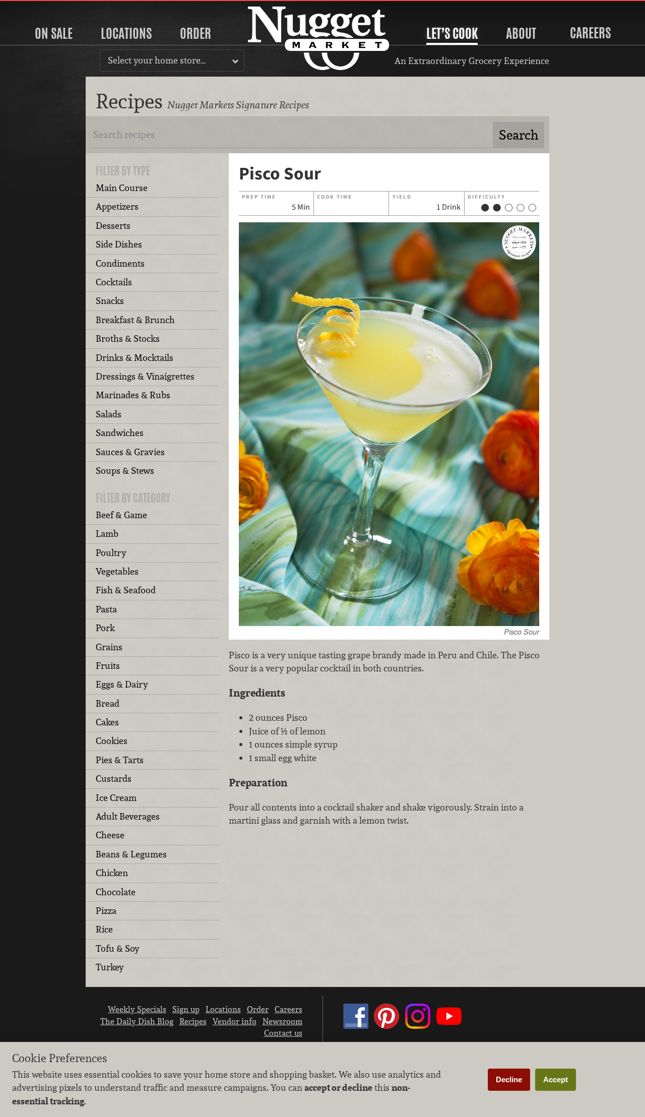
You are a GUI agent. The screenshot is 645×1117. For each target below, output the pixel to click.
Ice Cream (116, 797)
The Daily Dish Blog (136, 1021)
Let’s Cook (452, 33)
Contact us (283, 1033)
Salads (108, 414)
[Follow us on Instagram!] (417, 1026)
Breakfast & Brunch (135, 320)
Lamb (107, 533)
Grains (109, 647)
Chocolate (116, 892)
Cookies (111, 741)
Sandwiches (120, 433)
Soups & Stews (125, 470)
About (521, 33)
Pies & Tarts (120, 760)
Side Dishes (119, 244)
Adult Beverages (128, 816)
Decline (509, 1079)
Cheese (110, 835)
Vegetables (117, 571)
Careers (590, 32)
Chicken (112, 873)
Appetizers (117, 206)
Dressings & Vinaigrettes (145, 376)
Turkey (110, 967)
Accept (555, 1079)
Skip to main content (47, 8)
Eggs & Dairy (122, 684)
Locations (126, 33)
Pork (105, 628)
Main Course (122, 188)
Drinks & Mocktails (134, 357)
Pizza (106, 910)
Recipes (193, 1021)
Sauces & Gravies (130, 452)
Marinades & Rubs (133, 395)
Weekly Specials (137, 1009)
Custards (114, 778)
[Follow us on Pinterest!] (386, 1026)
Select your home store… (157, 60)
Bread (107, 703)
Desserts (113, 225)
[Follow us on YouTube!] (449, 1026)
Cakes (107, 722)
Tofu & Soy (118, 948)
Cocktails (114, 282)
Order (195, 33)
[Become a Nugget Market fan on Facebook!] (355, 1026)
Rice (104, 929)
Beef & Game (121, 515)
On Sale (54, 33)
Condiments (120, 263)
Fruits (108, 665)
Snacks (110, 300)
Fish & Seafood (126, 590)
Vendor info (234, 1021)
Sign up (186, 1009)
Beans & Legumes (131, 854)
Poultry (111, 552)
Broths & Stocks (128, 338)
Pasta (106, 609)
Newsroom (282, 1021)
